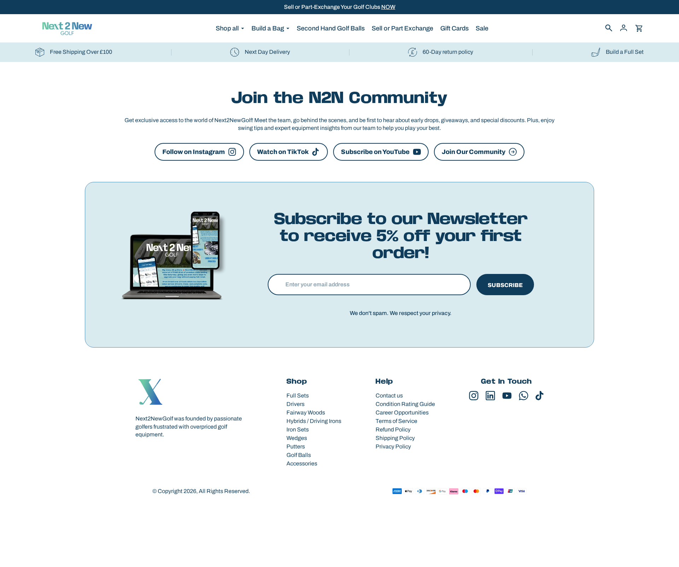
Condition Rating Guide (405, 404)
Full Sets (297, 396)
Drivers (295, 404)
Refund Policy (393, 429)
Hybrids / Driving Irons (313, 421)
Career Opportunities (402, 413)
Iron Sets (297, 429)
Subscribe (505, 285)
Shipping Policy (395, 438)
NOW (388, 7)
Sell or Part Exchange (402, 28)
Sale (482, 28)
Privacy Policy (393, 446)
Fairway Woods (305, 413)
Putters (295, 446)
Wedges (296, 438)
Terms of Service (396, 421)
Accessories (301, 463)
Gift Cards (454, 28)
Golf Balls (298, 455)
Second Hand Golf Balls (331, 28)
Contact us (389, 396)
